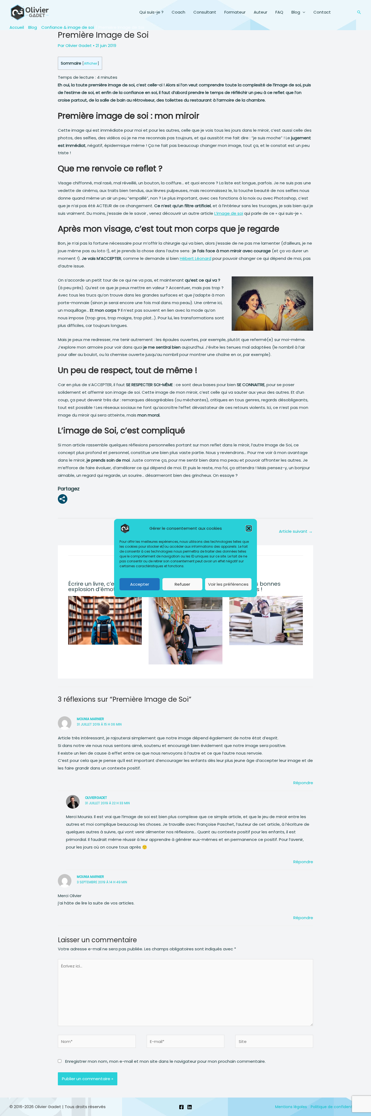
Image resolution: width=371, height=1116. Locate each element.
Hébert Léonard (195, 258)
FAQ (279, 12)
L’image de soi (228, 213)
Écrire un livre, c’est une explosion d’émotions (99, 586)
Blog (295, 12)
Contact (322, 12)
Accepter (139, 584)
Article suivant (296, 531)
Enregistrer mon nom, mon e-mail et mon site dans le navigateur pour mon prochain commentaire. (165, 1061)
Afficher (91, 63)
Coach (178, 12)
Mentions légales (291, 1106)
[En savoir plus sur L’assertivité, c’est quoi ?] (185, 627)
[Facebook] (181, 1107)
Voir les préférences (228, 584)
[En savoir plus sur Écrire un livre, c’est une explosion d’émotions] (105, 620)
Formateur (235, 12)
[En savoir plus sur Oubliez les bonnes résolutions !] (266, 620)
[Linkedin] (189, 1107)
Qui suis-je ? (151, 12)
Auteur (260, 12)
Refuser (182, 584)
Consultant (204, 12)
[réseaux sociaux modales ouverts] (62, 499)
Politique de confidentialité (336, 1106)
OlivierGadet (96, 797)
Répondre (303, 783)
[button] (248, 528)
